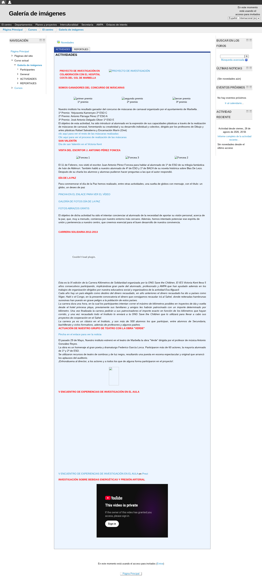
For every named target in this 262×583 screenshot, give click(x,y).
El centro (7, 24)
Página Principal (13, 29)
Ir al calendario (233, 103)
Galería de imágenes (71, 29)
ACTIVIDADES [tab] (63, 49)
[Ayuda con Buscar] (246, 59)
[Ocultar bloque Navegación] (41, 40)
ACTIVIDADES (28, 78)
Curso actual (21, 60)
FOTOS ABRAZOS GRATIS (73, 208)
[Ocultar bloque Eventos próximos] (247, 87)
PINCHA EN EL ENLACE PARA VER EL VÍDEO (84, 194)
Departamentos (23, 24)
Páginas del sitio (23, 55)
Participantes (27, 69)
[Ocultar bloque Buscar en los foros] (247, 40)
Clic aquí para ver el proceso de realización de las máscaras (92, 137)
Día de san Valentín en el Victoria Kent (80, 144)
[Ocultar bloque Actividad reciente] (247, 111)
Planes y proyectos (46, 24)
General (24, 74)
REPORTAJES (28, 83)
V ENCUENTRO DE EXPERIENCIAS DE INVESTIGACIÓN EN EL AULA (98, 473)
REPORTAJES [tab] (81, 49)
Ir (246, 56)
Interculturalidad (69, 24)
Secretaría (87, 24)
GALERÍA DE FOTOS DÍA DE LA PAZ (79, 201)
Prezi (145, 473)
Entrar (160, 563)
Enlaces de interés (116, 24)
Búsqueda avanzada (232, 59)
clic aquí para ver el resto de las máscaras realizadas (88, 133)
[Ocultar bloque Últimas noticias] (247, 68)
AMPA (99, 24)
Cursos (32, 29)
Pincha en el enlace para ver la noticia (79, 334)
